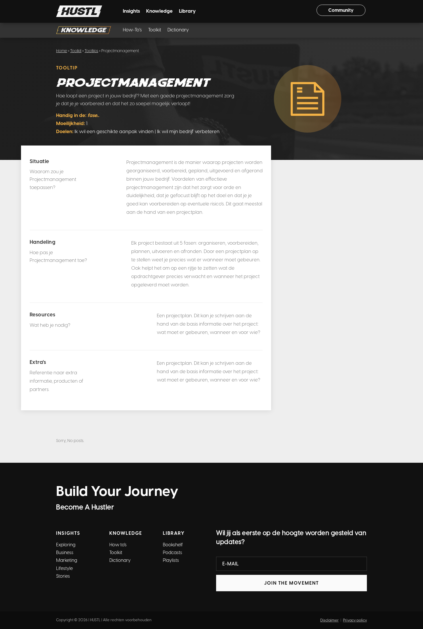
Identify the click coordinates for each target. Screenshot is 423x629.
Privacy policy (355, 620)
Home (61, 50)
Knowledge (159, 11)
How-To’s (132, 30)
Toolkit (154, 30)
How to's (118, 544)
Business (64, 552)
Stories (63, 576)
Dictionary (178, 30)
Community (341, 10)
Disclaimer (329, 620)
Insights (131, 11)
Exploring (65, 544)
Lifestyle (64, 568)
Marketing (66, 560)
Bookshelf (173, 544)
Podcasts (172, 552)
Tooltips (91, 50)
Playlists (171, 560)
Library (187, 11)
